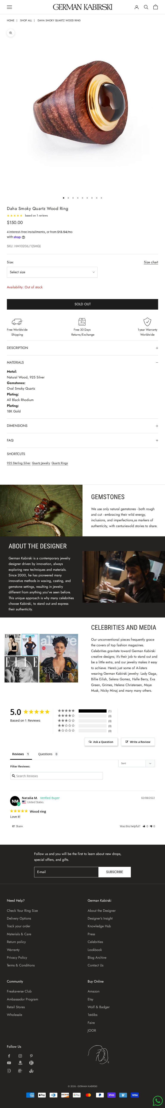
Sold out (83, 304)
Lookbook (95, 949)
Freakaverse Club (19, 991)
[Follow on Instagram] (20, 1056)
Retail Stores (16, 1007)
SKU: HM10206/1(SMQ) (24, 246)
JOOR (92, 1030)
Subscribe (114, 871)
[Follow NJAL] (20, 1071)
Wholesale (14, 1014)
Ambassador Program (22, 999)
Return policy (16, 941)
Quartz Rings (60, 463)
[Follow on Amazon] (20, 1063)
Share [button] (19, 826)
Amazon (93, 991)
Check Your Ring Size (22, 910)
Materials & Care (19, 934)
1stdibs (92, 1014)
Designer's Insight (100, 918)
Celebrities (95, 941)
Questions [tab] (45, 754)
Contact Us (95, 965)
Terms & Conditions (21, 965)
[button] (145, 826)
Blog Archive (97, 957)
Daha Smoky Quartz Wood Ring (59, 20)
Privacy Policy (17, 957)
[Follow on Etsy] (31, 1063)
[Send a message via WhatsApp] (158, 1101)
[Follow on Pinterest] (31, 1056)
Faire (91, 1022)
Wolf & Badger (99, 1007)
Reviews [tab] (18, 754)
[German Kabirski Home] (112, 1054)
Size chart (151, 262)
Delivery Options (19, 918)
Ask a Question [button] (103, 742)
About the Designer (102, 910)
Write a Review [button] (140, 742)
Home (10, 20)
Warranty (13, 949)
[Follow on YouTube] (9, 1063)
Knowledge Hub (99, 926)
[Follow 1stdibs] (9, 1071)
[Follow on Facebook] (9, 1056)
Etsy (90, 999)
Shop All (26, 20)
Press (91, 934)
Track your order (18, 926)
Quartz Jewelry (41, 463)
